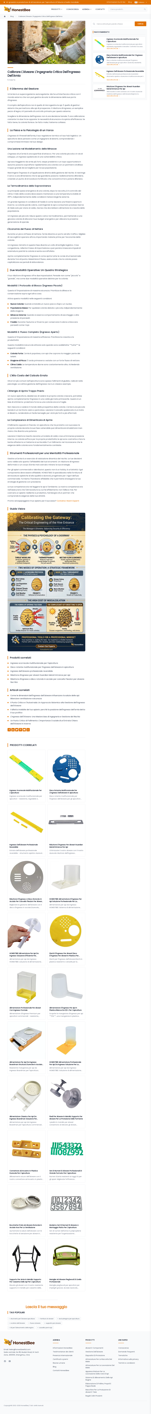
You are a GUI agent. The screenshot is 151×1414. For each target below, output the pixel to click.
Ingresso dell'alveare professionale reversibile (31, 671)
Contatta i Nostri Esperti (68, 500)
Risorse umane (59, 1363)
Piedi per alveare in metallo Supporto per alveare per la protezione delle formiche (66, 1117)
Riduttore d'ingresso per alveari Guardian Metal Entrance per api (40, 675)
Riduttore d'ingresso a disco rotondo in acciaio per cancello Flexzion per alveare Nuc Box (26, 900)
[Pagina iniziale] (5, 16)
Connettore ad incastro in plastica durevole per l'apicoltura (24, 1172)
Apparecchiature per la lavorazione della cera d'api (97, 1372)
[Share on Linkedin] (13, 729)
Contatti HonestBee (61, 1370)
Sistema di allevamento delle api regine (99, 1378)
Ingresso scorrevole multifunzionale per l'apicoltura (34, 663)
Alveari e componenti (94, 1348)
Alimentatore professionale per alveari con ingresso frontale (25, 1009)
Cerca (140, 24)
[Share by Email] (24, 729)
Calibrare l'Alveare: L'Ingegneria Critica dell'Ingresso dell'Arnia (40, 16)
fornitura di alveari (46, 1319)
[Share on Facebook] (9, 729)
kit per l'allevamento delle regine (21, 1328)
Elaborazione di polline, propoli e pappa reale (98, 1384)
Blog (130, 2)
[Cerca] (145, 9)
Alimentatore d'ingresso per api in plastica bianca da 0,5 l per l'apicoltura (65, 1009)
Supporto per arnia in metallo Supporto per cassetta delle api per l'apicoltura (25, 1280)
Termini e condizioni (126, 1363)
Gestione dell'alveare (94, 1352)
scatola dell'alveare (17, 1323)
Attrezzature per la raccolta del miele (99, 1360)
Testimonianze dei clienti (63, 1352)
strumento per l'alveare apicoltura (22, 1319)
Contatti (100, 9)
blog (12, 16)
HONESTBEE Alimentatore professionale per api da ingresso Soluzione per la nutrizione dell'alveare (65, 1063)
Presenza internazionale (62, 1355)
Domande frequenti (126, 1352)
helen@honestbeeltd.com (20, 1349)
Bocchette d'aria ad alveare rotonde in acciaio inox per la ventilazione (26, 1226)
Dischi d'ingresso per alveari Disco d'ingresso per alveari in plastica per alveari (64, 954)
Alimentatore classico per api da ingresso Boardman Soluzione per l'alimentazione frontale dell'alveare (25, 1117)
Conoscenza (72, 9)
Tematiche (123, 1355)
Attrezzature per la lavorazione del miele (100, 1366)
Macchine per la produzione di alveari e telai (98, 1391)
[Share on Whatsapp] (28, 729)
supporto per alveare (53, 1323)
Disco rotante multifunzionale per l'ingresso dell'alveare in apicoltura (42, 667)
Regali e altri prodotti (94, 1396)
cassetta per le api (45, 1328)
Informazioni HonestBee (62, 1348)
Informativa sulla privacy (128, 1359)
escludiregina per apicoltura (69, 1319)
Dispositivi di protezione (95, 1355)
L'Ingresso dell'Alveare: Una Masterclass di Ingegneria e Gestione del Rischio (45, 716)
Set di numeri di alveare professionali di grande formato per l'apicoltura (65, 1172)
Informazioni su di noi (116, 2)
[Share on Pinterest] (20, 729)
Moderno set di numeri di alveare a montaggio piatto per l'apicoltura (63, 1226)
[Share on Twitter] (16, 729)
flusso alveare (35, 1323)
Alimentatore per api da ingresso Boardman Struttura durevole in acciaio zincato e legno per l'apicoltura (26, 1063)
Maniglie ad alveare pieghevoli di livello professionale (65, 1280)
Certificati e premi (60, 1359)
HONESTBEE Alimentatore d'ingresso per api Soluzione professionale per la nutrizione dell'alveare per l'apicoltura (65, 900)
